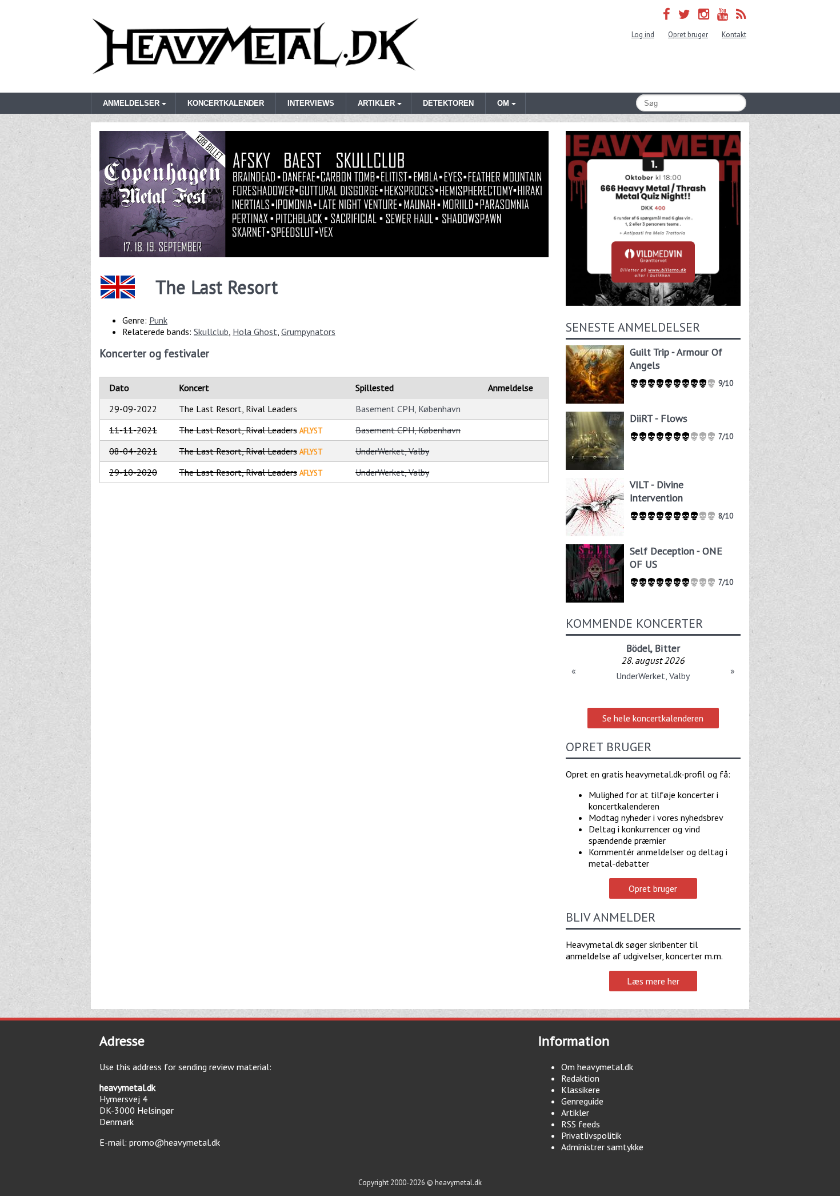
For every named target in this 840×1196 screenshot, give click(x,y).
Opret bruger (688, 34)
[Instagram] (703, 14)
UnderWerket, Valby (392, 451)
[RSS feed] (741, 14)
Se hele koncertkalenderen (652, 718)
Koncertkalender (225, 103)
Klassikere (580, 1089)
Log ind (642, 34)
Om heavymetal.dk (597, 1067)
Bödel (638, 648)
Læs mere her (653, 981)
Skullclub (211, 331)
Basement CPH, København (408, 408)
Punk (158, 320)
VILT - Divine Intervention (656, 491)
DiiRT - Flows (658, 418)
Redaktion (580, 1078)
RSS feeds (580, 1124)
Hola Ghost (255, 331)
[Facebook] (666, 14)
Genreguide (582, 1101)
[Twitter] (684, 14)
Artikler (575, 1112)
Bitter (667, 648)
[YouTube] (722, 14)
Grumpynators (308, 331)
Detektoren (448, 103)
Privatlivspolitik (591, 1135)
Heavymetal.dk (255, 46)
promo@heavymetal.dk (174, 1142)
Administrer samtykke (602, 1147)
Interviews (310, 103)
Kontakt (734, 34)
